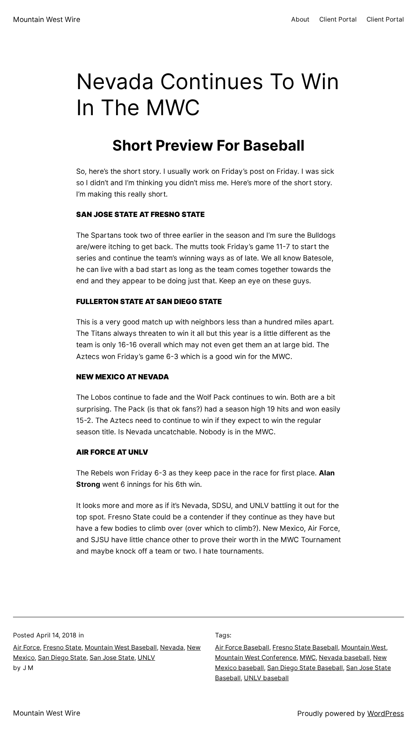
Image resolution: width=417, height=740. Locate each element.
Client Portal (338, 19)
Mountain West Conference (255, 657)
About (300, 19)
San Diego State (62, 657)
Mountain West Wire (46, 19)
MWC (308, 657)
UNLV (146, 657)
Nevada (172, 647)
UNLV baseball (266, 678)
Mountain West (363, 647)
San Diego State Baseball (305, 668)
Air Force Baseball (242, 647)
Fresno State (62, 647)
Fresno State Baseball (305, 647)
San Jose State (112, 657)
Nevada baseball (344, 657)
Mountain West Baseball (121, 647)
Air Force (26, 647)
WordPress (385, 713)
